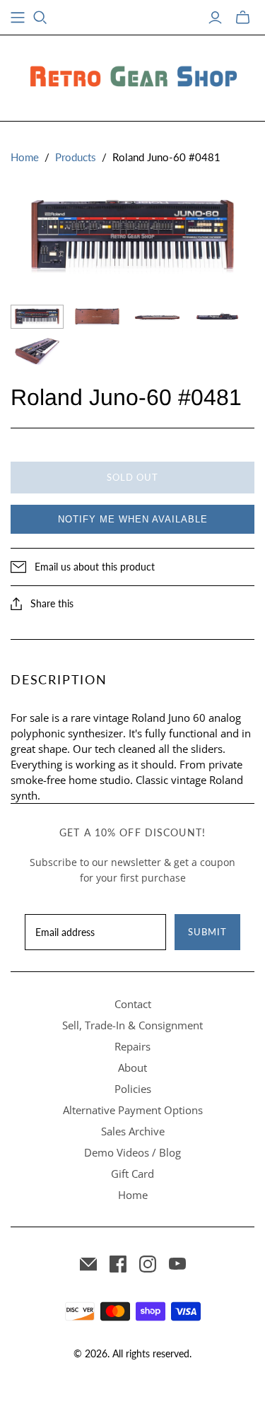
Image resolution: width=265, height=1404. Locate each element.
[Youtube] (177, 1264)
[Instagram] (147, 1264)
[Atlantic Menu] (18, 18)
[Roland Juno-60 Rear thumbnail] (217, 317)
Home (25, 157)
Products (75, 157)
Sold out (132, 477)
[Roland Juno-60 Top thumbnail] (37, 316)
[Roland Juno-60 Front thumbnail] (157, 317)
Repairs (132, 1046)
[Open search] (40, 18)
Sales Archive (133, 1131)
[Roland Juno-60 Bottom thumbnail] (97, 316)
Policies (132, 1089)
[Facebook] (118, 1264)
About (132, 1067)
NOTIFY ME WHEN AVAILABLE (133, 519)
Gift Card (132, 1173)
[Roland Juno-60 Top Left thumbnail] (37, 352)
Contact (132, 1004)
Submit (207, 931)
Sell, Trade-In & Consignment (132, 1025)
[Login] (215, 17)
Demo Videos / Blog (132, 1152)
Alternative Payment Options (133, 1110)
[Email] (88, 1264)
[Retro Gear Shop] (133, 75)
